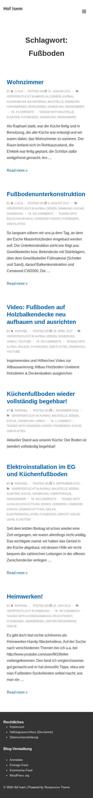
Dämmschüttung (31, 509)
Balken (24, 346)
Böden (52, 208)
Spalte (12, 626)
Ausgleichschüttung (23, 504)
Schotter (23, 519)
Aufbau (68, 96)
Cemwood (59, 504)
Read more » (17, 170)
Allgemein (53, 96)
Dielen (51, 509)
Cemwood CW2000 (47, 218)
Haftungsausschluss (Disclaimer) (31, 732)
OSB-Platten (16, 224)
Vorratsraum (60, 493)
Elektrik (13, 117)
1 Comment (63, 421)
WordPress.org (19, 775)
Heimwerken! (25, 596)
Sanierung (55, 106)
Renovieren (37, 106)
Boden (46, 504)
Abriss (40, 96)
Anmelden (16, 760)
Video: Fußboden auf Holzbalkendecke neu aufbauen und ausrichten (41, 314)
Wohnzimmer (25, 82)
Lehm (10, 519)
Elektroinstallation (22, 514)
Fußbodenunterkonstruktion (46, 194)
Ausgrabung (16, 101)
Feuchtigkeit (62, 616)
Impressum (17, 727)
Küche (79, 208)
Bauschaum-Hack (20, 218)
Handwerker (17, 106)
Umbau (12, 341)
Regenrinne (67, 621)
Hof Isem (13, 8)
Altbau (12, 346)
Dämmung (72, 101)
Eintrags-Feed (19, 765)
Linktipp (51, 621)
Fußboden (29, 117)
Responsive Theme (57, 787)
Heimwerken (34, 621)
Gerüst (63, 514)
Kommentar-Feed (21, 770)
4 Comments (25, 112)
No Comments (43, 213)
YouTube (24, 341)
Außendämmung (38, 616)
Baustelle (56, 101)
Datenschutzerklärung (24, 737)
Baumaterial (37, 101)
